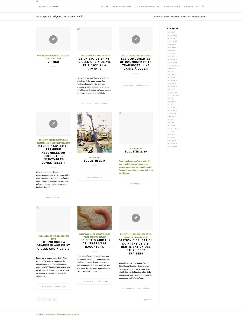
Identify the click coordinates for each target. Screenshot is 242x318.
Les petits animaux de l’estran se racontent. (94, 243)
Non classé (56, 59)
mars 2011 (171, 122)
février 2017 (172, 77)
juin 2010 (170, 131)
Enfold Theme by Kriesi (71, 314)
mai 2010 (170, 134)
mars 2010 (171, 140)
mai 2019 (170, 56)
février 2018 (172, 59)
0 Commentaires (101, 103)
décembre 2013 (173, 95)
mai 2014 (170, 89)
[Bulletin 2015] (136, 128)
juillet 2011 (171, 116)
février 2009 (172, 146)
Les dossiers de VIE (101, 234)
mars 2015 (171, 83)
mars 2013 (171, 101)
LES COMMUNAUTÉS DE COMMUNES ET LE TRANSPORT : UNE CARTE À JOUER (136, 64)
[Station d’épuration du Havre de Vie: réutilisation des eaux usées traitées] (136, 218)
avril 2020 (171, 53)
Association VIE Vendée (54, 314)
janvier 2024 (172, 41)
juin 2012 (170, 104)
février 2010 (172, 143)
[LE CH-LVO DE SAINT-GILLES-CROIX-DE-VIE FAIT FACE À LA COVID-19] (94, 39)
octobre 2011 (172, 113)
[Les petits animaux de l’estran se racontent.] (94, 218)
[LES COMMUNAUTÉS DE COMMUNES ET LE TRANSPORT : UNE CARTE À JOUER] (136, 39)
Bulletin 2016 (95, 157)
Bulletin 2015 (136, 148)
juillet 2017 (171, 68)
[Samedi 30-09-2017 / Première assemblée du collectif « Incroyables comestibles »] (53, 124)
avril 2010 (171, 137)
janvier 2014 (172, 92)
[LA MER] (53, 39)
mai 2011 (170, 119)
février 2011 (172, 125)
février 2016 (172, 80)
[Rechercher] (203, 6)
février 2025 (172, 35)
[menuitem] (104, 6)
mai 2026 (170, 32)
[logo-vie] (47, 6)
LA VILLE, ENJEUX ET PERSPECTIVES (95, 55)
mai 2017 (170, 71)
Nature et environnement (94, 237)
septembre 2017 (173, 65)
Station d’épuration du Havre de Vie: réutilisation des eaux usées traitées (136, 246)
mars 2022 (171, 47)
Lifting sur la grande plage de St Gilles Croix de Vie (53, 245)
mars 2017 (171, 74)
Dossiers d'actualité (60, 143)
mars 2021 (171, 50)
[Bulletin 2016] (94, 132)
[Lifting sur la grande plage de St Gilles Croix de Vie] (53, 219)
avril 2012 (171, 107)
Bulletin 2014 (85, 234)
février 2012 (172, 110)
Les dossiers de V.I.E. (47, 236)
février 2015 (172, 86)
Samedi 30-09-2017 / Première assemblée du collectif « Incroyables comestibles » (53, 154)
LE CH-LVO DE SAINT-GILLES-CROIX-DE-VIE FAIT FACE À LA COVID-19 (94, 63)
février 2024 (172, 38)
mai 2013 (170, 98)
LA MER (53, 62)
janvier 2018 (172, 62)
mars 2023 (171, 44)
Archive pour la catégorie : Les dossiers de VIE (59, 16)
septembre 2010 (173, 128)
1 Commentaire (59, 286)
